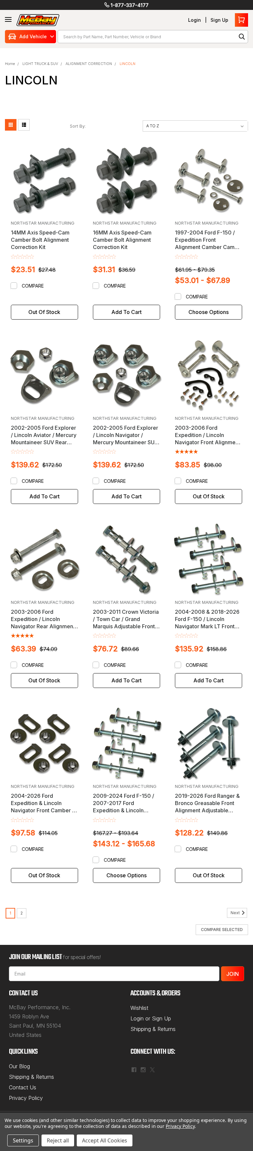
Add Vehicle (33, 36)
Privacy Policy (26, 1098)
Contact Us (22, 1087)
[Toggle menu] (8, 19)
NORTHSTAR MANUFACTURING (42, 223)
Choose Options (208, 312)
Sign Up (219, 20)
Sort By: (78, 126)
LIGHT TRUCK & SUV (40, 63)
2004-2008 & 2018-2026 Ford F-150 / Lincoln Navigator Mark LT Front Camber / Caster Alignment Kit (207, 626)
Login (194, 20)
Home (10, 63)
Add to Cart (126, 312)
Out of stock (44, 312)
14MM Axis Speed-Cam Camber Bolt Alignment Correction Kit (40, 239)
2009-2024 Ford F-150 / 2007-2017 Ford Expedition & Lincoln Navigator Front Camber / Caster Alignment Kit (124, 810)
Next (236, 912)
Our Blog (19, 1066)
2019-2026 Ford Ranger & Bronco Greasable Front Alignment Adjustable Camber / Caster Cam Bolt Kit (207, 810)
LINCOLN (127, 63)
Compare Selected (222, 929)
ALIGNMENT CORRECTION (89, 63)
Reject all (58, 1140)
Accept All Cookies (104, 1140)
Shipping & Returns (153, 1029)
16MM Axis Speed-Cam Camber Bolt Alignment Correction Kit (122, 239)
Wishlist (139, 1008)
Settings (23, 1140)
